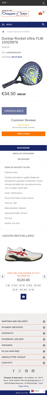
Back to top (22, 393)
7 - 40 (8, 285)
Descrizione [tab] (23, 148)
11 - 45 (31, 290)
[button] (37, 391)
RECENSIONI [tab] (23, 159)
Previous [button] (2, 276)
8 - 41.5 (14, 285)
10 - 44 (15, 290)
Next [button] (44, 276)
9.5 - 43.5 (37, 285)
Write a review (24, 134)
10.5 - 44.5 (23, 290)
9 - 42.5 (29, 285)
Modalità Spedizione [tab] (23, 154)
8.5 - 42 (21, 285)
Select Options (23, 297)
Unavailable (14, 110)
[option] (23, 75)
